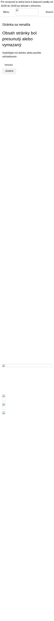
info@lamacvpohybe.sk (14, 407)
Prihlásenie (8, 381)
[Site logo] (27, 12)
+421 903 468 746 (12, 399)
